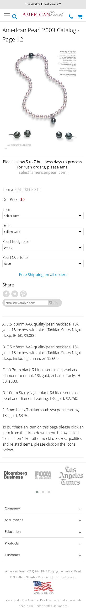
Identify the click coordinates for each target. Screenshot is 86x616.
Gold (6, 225)
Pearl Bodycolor (15, 241)
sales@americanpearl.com (42, 172)
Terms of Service (65, 577)
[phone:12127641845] (71, 15)
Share (54, 302)
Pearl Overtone (15, 257)
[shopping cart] (80, 15)
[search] (14, 15)
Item (6, 209)
